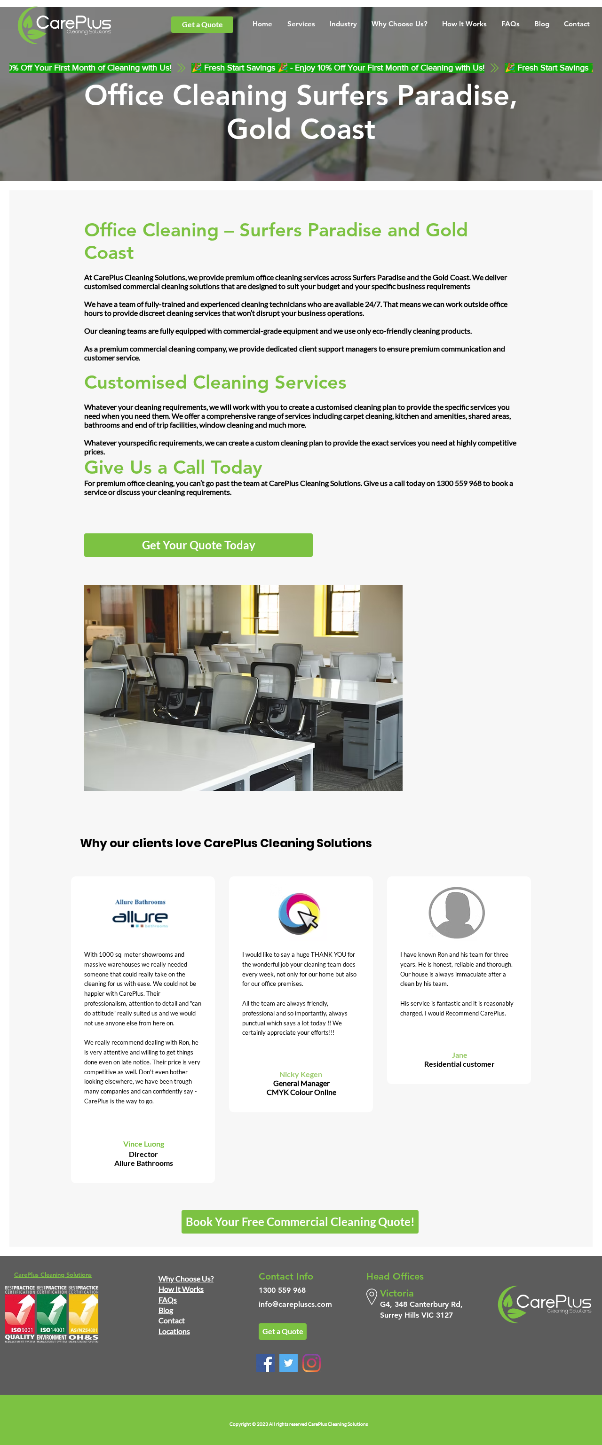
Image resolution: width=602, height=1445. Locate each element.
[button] (301, 24)
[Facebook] (265, 1363)
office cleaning (279, 277)
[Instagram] (311, 1363)
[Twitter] (288, 1363)
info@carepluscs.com (295, 1304)
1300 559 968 (459, 482)
